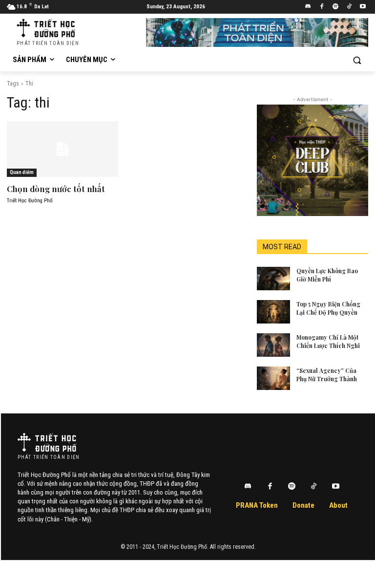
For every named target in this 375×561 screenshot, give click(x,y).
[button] (356, 59)
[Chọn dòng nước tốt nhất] (62, 149)
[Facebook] (322, 7)
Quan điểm (22, 172)
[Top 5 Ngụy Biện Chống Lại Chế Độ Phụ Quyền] (273, 312)
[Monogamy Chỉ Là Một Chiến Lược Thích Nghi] (273, 345)
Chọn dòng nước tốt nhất (56, 188)
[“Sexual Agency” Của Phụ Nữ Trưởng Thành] (273, 378)
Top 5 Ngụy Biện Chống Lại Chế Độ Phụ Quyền (328, 308)
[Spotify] (335, 7)
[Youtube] (362, 7)
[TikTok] (348, 7)
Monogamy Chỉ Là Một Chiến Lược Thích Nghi (328, 341)
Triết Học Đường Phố (30, 200)
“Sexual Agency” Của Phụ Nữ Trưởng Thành (326, 375)
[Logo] (47, 442)
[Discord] (308, 7)
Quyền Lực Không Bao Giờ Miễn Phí (327, 275)
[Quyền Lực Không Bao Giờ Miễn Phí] (273, 278)
